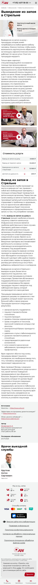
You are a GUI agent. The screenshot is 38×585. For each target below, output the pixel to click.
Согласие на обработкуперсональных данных (19, 535)
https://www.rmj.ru (9, 413)
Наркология (12, 7)
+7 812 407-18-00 (20, 3)
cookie (18, 568)
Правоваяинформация (19, 526)
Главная (3, 7)
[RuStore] (19, 516)
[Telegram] (8, 495)
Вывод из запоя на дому (26, 7)
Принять (29, 574)
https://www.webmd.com (10, 419)
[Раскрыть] (30, 3)
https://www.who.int (17, 408)
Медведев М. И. (7, 426)
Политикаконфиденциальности (19, 530)
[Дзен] (21, 500)
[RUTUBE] (8, 500)
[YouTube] (21, 489)
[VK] (8, 489)
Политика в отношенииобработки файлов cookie (19, 541)
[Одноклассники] (21, 495)
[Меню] (35, 3)
